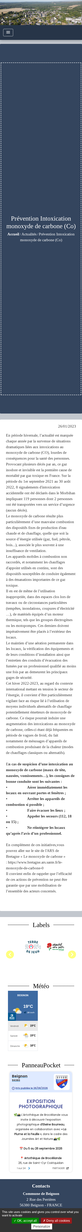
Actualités (28, 234)
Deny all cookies (58, 1220)
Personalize (41, 1226)
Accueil (13, 234)
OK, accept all (26, 1220)
